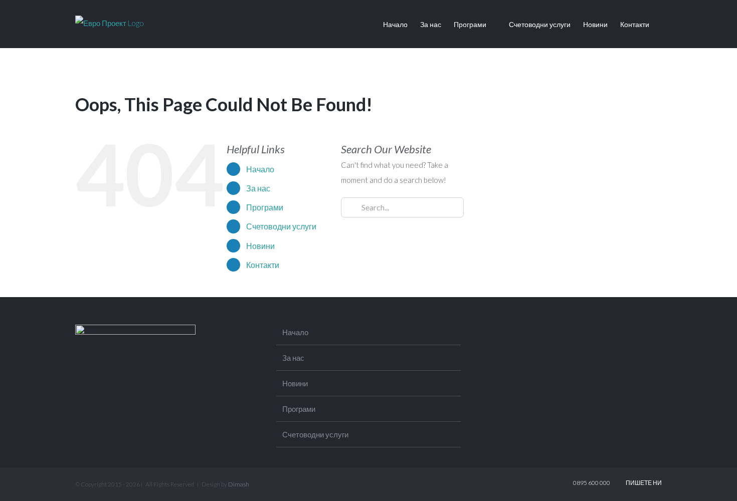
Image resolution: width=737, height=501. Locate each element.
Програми (264, 207)
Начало (260, 169)
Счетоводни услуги (281, 226)
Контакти (262, 265)
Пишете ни (643, 482)
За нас (258, 188)
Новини (260, 245)
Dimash (238, 484)
